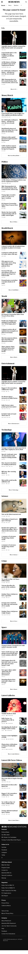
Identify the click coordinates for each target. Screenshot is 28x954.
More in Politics (13, 222)
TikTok (3, 855)
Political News (5, 832)
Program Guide (6, 867)
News (10, 5)
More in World (13, 357)
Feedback (4, 931)
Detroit (3, 5)
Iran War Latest (5, 834)
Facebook (4, 850)
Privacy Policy (5, 903)
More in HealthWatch (14, 290)
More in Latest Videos (13, 820)
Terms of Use (5, 910)
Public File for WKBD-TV (8, 888)
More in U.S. (13, 89)
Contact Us (5, 870)
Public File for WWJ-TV (8, 885)
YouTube (4, 847)
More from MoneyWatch (13, 155)
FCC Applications (6, 893)
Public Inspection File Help (9, 890)
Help (3, 928)
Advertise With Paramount (9, 923)
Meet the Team (6, 865)
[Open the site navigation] (4, 2)
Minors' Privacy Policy (7, 913)
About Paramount (6, 920)
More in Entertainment (13, 423)
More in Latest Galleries (13, 754)
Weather (16, 5)
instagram (4, 852)
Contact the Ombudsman (8, 933)
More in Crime (13, 621)
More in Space (13, 689)
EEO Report (5, 895)
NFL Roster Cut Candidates (9, 837)
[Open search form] (26, 2)
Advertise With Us (6, 872)
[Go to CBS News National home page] (14, 2)
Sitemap (4, 878)
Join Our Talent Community (9, 926)
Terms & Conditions (7, 875)
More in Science (13, 554)
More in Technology (13, 490)
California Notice (6, 905)
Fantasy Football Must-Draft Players (11, 840)
